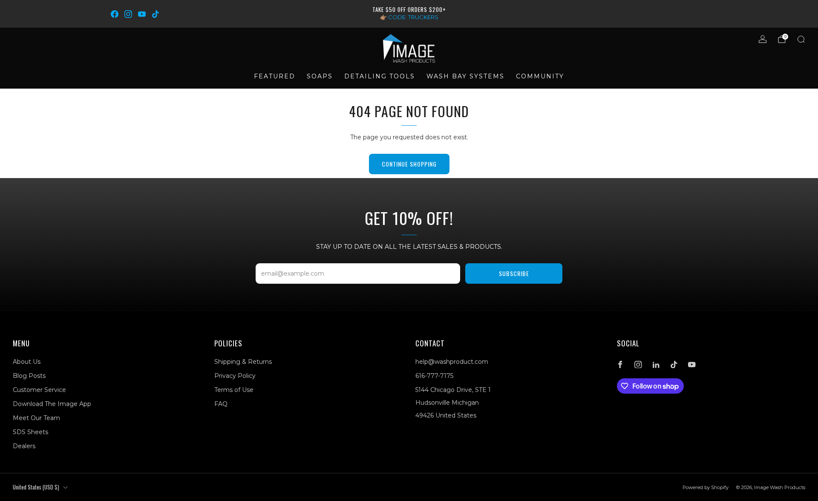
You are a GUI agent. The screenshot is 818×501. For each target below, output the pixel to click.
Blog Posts (29, 376)
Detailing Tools (379, 76)
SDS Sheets (30, 432)
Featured (274, 76)
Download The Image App (52, 404)
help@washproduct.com (451, 362)
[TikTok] (155, 14)
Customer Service (39, 390)
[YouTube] (142, 14)
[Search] (801, 39)
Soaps (320, 76)
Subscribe (514, 273)
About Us (26, 362)
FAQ (221, 404)
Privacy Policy (235, 376)
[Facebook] (114, 14)
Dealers (24, 446)
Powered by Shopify (706, 487)
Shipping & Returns (243, 362)
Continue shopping (409, 163)
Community (540, 76)
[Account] (762, 39)
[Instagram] (128, 14)
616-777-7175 (434, 376)
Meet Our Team (36, 418)
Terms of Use (233, 390)
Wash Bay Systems (465, 76)
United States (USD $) (36, 487)
